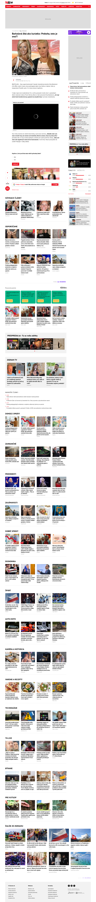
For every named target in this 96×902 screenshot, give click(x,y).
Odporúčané (7, 729)
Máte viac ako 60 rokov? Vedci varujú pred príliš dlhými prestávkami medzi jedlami (43, 519)
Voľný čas (79, 6)
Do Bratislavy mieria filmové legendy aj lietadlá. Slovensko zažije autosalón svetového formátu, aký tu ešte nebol (28, 637)
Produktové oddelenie (52, 890)
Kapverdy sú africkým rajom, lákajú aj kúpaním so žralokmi (11, 518)
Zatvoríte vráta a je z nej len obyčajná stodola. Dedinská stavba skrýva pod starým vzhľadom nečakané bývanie (11, 786)
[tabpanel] (79, 97)
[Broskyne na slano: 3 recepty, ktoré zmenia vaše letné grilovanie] (44, 687)
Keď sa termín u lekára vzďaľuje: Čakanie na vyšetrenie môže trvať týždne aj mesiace (58, 320)
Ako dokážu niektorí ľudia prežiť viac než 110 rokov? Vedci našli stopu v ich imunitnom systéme (59, 725)
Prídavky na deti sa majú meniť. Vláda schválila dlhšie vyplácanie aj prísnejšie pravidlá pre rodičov (43, 756)
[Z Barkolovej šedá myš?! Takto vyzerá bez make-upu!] (44, 206)
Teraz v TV (71, 170)
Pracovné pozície (10, 288)
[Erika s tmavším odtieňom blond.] (20, 174)
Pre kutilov (10, 797)
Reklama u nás (31, 888)
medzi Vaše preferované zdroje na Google (30, 184)
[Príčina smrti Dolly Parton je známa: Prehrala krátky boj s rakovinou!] (44, 482)
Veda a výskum (55, 729)
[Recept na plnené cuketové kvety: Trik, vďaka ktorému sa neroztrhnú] (59, 687)
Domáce (8, 6)
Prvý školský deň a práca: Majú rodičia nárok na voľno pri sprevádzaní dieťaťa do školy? (59, 666)
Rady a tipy (39, 698)
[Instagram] (72, 886)
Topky (20, 30)
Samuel (63, 2)
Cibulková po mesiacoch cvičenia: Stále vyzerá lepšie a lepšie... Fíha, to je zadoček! (27, 491)
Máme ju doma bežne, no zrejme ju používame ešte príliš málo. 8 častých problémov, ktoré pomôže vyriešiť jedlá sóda (59, 786)
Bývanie (9, 768)
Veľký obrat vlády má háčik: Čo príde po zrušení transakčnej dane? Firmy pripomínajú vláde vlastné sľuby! (28, 579)
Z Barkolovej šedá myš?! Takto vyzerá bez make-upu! (43, 214)
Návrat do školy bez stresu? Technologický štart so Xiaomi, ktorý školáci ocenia (58, 548)
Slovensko (39, 611)
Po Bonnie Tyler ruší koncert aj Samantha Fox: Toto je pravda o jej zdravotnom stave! (28, 400)
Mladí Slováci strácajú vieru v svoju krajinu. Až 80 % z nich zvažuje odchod (11, 578)
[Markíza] (70, 174)
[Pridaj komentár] (7, 173)
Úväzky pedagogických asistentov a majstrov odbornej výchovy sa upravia (25, 404)
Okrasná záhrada (40, 818)
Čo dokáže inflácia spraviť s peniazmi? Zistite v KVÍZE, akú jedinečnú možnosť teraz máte (12, 320)
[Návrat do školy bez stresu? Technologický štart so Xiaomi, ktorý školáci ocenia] (59, 539)
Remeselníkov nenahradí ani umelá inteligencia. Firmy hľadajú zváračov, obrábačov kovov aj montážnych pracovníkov (43, 667)
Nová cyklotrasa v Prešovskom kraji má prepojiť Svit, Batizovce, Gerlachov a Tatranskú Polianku (58, 637)
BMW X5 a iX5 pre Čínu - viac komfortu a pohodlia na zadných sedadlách (12, 635)
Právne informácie (12, 888)
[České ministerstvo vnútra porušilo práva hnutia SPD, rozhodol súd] (12, 452)
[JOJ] (70, 178)
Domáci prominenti (24, 495)
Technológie (11, 708)
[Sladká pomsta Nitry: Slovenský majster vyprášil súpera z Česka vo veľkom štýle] (44, 598)
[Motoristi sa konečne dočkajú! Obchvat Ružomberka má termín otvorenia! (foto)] (59, 569)
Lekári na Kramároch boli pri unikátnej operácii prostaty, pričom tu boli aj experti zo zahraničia (15, 380)
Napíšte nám (10, 896)
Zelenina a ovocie (24, 818)
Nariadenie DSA (11, 898)
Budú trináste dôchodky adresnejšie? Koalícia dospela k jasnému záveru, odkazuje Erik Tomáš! (43, 579)
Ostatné (6, 611)
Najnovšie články (11, 392)
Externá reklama (31, 890)
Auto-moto (10, 619)
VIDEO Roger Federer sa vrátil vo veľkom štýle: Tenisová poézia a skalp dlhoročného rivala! (27, 607)
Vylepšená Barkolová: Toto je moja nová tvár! (11, 213)
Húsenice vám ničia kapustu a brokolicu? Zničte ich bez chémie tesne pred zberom (58, 814)
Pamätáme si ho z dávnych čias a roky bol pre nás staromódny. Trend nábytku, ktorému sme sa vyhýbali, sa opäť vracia (27, 786)
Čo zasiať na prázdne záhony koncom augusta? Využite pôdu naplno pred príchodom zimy (28, 814)
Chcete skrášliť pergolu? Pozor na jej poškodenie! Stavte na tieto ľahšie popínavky (43, 814)
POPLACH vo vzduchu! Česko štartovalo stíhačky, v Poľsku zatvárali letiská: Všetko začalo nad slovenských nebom (82, 215)
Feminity (78, 161)
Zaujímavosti (41, 6)
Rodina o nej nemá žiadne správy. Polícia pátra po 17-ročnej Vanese (59, 754)
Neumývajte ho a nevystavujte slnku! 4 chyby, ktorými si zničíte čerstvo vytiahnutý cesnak (12, 814)
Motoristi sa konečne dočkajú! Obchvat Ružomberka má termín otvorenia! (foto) (58, 578)
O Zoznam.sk (11, 885)
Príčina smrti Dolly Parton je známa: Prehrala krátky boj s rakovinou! (42, 491)
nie (15, 160)
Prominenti (25, 6)
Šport (33, 6)
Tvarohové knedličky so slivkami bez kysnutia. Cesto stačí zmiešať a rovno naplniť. (27, 696)
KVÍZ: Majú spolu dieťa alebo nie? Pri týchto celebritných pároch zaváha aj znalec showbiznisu (83, 163)
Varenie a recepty (13, 679)
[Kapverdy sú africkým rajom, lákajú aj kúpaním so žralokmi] (12, 510)
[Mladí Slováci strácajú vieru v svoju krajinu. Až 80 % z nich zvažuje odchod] (12, 569)
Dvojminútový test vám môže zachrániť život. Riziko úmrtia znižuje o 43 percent (58, 519)
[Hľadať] (89, 6)
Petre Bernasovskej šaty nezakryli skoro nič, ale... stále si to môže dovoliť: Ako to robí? (58, 491)
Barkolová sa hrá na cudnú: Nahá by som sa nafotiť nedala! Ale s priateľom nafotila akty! (27, 215)
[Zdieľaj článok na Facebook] (7, 178)
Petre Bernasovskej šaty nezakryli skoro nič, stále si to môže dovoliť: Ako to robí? (35, 380)
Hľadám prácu (39, 672)
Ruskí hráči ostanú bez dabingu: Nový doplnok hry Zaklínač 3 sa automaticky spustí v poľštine (43, 461)
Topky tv (63, 6)
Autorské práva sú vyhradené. (74, 890)
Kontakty (50, 885)
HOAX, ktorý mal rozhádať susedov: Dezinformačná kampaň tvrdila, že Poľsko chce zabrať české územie (28, 460)
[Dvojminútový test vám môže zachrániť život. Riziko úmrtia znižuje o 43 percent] (59, 510)
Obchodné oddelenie (52, 892)
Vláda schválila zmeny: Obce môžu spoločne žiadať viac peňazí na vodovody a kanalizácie (58, 430)
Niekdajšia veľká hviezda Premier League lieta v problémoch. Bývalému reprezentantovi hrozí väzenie (27, 756)
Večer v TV (80, 170)
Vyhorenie (23, 672)
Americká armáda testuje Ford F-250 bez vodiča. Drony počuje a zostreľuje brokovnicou (12, 725)
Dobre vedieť (7, 324)
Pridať (55, 184)
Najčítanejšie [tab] (74, 83)
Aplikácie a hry (24, 730)
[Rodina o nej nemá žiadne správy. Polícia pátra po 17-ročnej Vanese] (59, 746)
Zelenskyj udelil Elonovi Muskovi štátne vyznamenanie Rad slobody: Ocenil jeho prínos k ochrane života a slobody (59, 461)
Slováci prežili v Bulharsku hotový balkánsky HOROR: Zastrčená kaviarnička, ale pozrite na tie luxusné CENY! (43, 431)
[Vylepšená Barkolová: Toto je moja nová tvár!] (12, 206)
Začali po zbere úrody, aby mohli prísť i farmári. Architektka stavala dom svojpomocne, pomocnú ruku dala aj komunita (44, 786)
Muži (22, 611)
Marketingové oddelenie (53, 896)
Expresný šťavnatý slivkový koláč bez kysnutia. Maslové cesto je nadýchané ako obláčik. (12, 696)
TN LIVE (8, 738)
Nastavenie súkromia (12, 892)
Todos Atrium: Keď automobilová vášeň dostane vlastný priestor (23, 396)
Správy (8, 385)
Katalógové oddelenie (52, 894)
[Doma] (70, 185)
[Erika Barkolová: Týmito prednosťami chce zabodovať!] (59, 206)
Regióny (53, 434)
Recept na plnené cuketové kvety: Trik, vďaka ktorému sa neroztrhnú (57, 696)
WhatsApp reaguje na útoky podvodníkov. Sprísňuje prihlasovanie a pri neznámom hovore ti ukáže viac (43, 726)
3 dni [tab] (82, 83)
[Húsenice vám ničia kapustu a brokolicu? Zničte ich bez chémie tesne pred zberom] (59, 805)
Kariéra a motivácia (14, 649)
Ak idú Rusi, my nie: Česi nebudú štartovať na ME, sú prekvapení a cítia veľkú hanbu (11, 607)
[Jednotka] (70, 182)
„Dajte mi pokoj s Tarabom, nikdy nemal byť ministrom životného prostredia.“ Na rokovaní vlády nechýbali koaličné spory (12, 756)
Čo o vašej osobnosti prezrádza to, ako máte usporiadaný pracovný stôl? (11, 666)
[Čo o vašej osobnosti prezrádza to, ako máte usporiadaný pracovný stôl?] (12, 657)
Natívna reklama (31, 898)
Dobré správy (11, 531)
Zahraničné (16, 6)
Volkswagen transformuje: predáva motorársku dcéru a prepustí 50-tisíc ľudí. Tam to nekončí (43, 637)
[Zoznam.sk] (72, 893)
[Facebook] (69, 886)
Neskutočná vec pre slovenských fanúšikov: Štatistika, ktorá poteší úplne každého (27, 320)
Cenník (29, 894)
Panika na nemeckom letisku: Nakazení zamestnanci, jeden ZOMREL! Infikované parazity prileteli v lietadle (83, 222)
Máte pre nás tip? (51, 898)
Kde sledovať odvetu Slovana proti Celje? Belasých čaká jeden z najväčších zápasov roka (58, 607)
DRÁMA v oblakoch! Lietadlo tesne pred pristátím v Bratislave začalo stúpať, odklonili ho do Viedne (82, 208)
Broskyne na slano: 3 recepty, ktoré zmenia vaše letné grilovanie (42, 695)
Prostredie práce (8, 670)
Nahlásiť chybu (15, 189)
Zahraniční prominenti (9, 495)
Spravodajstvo (51, 888)
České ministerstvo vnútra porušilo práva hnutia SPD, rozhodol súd (12, 459)
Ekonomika (50, 6)
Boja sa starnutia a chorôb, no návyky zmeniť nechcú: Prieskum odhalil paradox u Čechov (28, 519)
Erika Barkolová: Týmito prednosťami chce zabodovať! (58, 214)
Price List (30, 896)
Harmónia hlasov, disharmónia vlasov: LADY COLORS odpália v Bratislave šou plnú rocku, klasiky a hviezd (43, 321)
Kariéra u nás (10, 894)
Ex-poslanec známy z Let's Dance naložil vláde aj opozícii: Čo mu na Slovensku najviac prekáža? (55, 380)
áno (15, 157)
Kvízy (57, 6)
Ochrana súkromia (12, 890)
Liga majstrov (55, 611)
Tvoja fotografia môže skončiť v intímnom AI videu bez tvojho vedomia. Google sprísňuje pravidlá (27, 726)
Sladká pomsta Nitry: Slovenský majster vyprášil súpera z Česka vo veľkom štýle (43, 607)
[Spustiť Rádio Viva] (79, 31)
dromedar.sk (7, 522)
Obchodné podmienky (32, 892)
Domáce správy (12, 413)
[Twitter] (74, 886)
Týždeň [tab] (88, 83)
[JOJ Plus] (70, 189)
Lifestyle (71, 6)
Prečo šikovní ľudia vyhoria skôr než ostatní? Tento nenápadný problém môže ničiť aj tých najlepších (27, 667)
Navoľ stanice (71, 193)
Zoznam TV (12, 360)
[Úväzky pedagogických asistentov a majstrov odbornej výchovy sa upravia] (12, 421)
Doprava (54, 641)
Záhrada (6, 818)
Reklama (30, 885)
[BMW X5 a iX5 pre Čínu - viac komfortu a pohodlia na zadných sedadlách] (12, 627)
